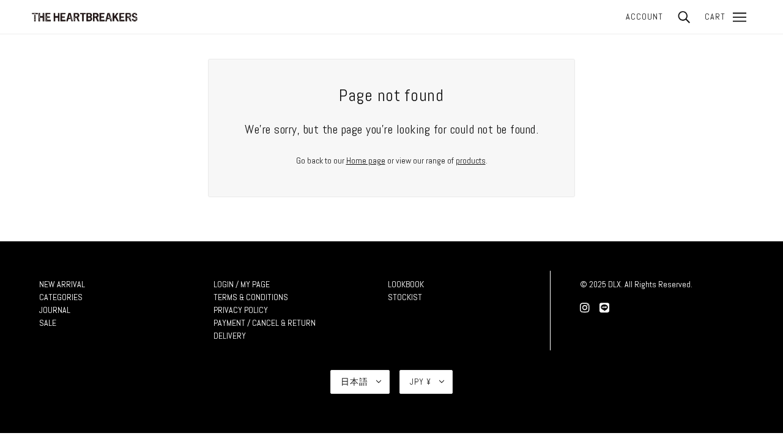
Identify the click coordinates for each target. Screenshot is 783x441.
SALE (47, 322)
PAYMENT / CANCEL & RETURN (264, 322)
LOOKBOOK (406, 284)
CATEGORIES (61, 297)
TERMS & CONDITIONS (250, 297)
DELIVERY (229, 335)
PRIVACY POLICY (240, 309)
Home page (365, 160)
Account (644, 16)
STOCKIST (405, 297)
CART (715, 16)
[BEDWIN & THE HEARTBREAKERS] (84, 15)
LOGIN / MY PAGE (241, 284)
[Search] (684, 16)
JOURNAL (54, 309)
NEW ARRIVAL (62, 284)
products (471, 160)
